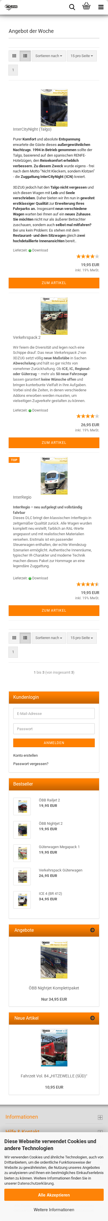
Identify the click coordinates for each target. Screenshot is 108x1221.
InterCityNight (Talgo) (32, 129)
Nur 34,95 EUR (54, 999)
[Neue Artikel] (92, 1018)
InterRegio (22, 497)
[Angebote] (92, 930)
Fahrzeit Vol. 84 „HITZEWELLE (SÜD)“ (54, 1076)
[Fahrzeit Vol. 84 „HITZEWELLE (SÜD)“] (54, 1047)
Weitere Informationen (54, 1209)
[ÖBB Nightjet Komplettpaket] (54, 959)
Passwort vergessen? (30, 764)
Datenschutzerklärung (36, 1183)
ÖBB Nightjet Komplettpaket (54, 988)
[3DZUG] (29, 7)
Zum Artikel (54, 283)
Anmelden (54, 743)
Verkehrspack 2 (27, 337)
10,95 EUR (54, 1087)
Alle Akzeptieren (54, 1195)
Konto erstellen (25, 755)
